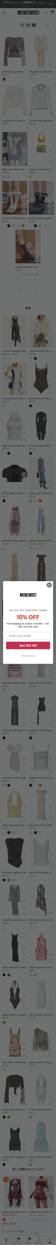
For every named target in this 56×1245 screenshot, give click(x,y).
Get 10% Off (28, 645)
